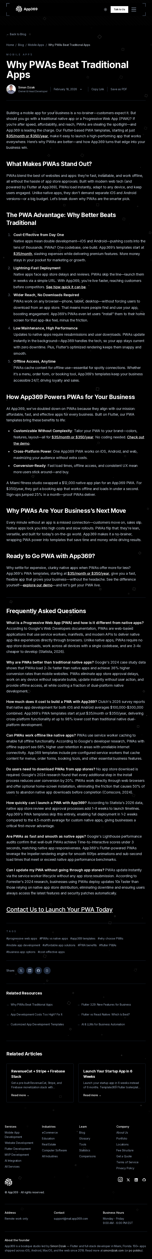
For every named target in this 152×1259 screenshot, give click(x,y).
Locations (122, 1144)
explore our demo (37, 585)
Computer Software (54, 1150)
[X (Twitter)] (128, 1180)
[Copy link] (47, 970)
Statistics (84, 1150)
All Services (12, 1166)
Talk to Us (119, 9)
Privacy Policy (125, 1168)
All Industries (50, 1156)
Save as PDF (119, 89)
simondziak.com (113, 1250)
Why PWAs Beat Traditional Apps (29, 1004)
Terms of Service (127, 1162)
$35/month (22, 254)
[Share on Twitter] (21, 970)
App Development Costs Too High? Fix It (34, 1014)
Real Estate (49, 1144)
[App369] (8, 1181)
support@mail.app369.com (71, 1218)
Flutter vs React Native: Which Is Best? (103, 1014)
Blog (21, 44)
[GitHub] (144, 1180)
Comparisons (87, 1156)
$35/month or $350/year (27, 136)
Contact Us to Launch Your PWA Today (59, 909)
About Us (122, 1132)
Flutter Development (18, 1148)
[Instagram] (120, 1180)
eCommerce (50, 1132)
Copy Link (97, 89)
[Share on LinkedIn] (29, 970)
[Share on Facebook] (38, 970)
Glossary (84, 1138)
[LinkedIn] (136, 1180)
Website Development (19, 1142)
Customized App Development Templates (35, 1024)
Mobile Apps (36, 44)
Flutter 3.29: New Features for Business (104, 1004)
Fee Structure (125, 1150)
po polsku (135, 1250)
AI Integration (13, 1160)
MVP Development (17, 1154)
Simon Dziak (58, 1246)
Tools (82, 1144)
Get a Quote (124, 1156)
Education (48, 1138)
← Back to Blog (16, 34)
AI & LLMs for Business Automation (101, 1024)
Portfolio (121, 1138)
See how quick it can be (66, 287)
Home (10, 44)
